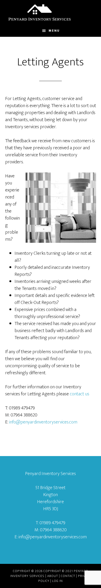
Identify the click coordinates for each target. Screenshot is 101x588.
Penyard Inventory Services (50, 12)
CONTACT (68, 576)
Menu (54, 30)
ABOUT (52, 576)
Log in (57, 581)
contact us (80, 394)
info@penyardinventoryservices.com (43, 422)
